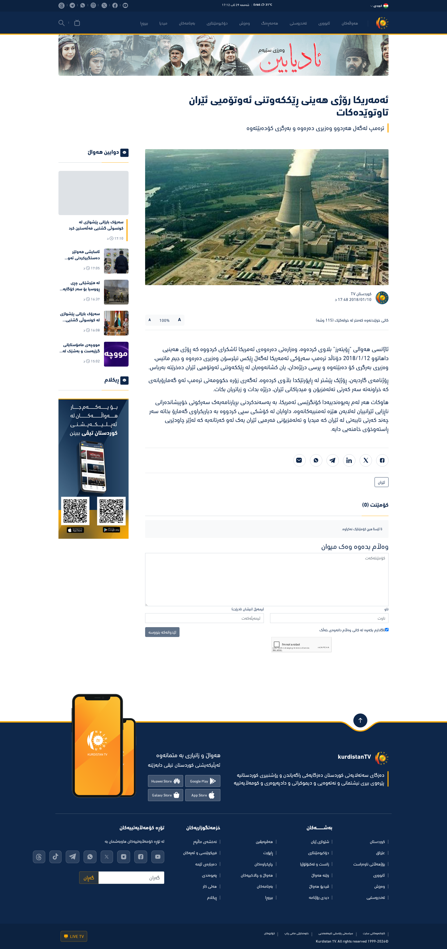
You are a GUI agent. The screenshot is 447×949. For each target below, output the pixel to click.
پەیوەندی (209, 875)
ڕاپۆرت (268, 853)
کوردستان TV (361, 294)
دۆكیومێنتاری (217, 23)
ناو (386, 609)
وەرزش (379, 886)
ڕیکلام (212, 897)
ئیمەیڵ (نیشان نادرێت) (248, 609)
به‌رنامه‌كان (187, 23)
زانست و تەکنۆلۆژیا (314, 864)
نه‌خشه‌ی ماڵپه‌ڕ (205, 841)
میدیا (163, 23)
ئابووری (324, 23)
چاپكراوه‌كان (264, 864)
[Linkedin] (349, 460)
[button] (61, 23)
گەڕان (89, 877)
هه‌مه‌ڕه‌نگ (269, 23)
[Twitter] (366, 460)
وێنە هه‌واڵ (320, 875)
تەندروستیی (376, 897)
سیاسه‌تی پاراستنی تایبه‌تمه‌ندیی (335, 933)
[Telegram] (332, 460)
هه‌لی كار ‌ (209, 886)
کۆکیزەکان (269, 933)
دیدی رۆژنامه (319, 897)
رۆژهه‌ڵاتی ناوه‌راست (369, 864)
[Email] (299, 460)
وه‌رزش (244, 23)
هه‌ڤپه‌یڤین (264, 841)
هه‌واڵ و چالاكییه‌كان (257, 875)
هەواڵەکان (350, 23)
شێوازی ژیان (320, 841)
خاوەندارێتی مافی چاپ (297, 933)
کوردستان (377, 841)
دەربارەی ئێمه (206, 864)
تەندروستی (298, 23)
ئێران (381, 482)
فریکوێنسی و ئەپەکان (200, 853)
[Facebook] (382, 460)
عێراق (380, 853)
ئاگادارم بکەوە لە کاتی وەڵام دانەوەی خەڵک (352, 630)
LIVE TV (76, 936)
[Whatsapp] (316, 460)
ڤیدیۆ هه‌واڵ (319, 886)
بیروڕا (144, 23)
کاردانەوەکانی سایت (374, 933)
